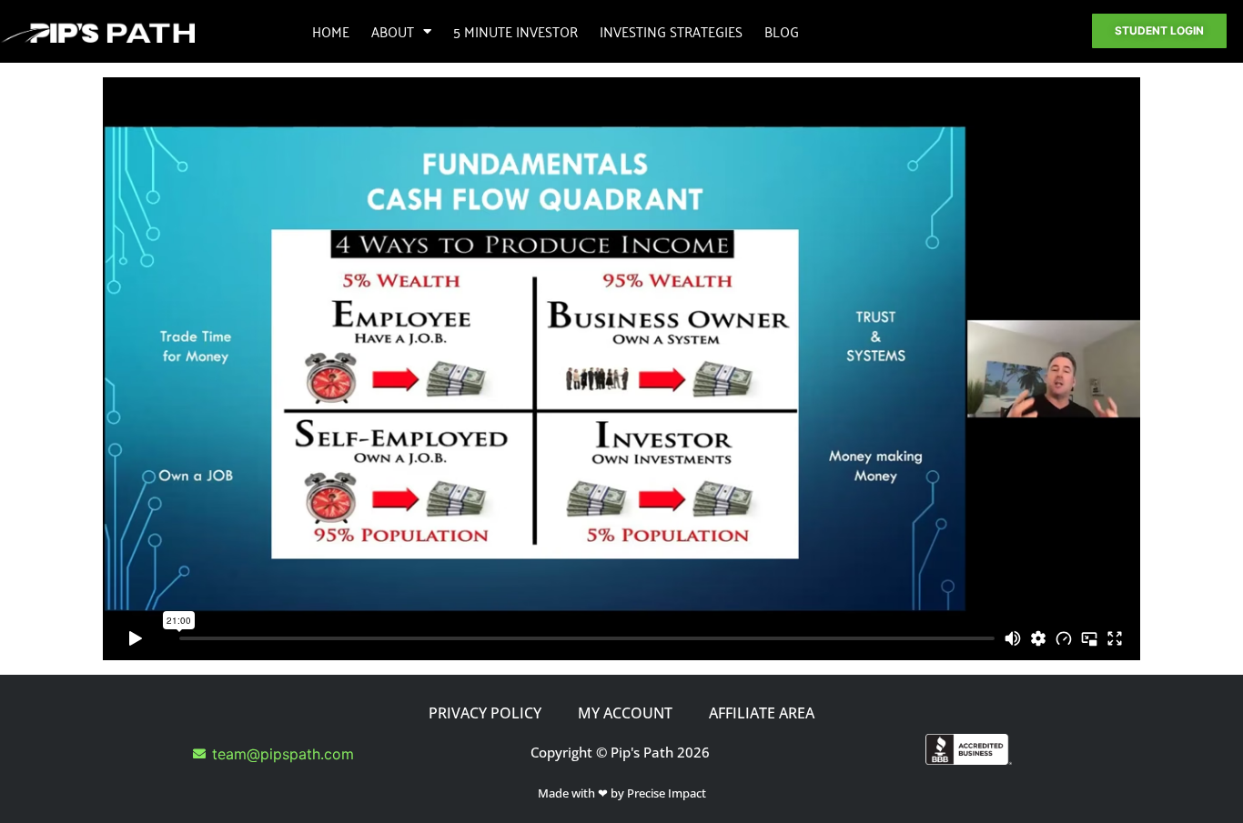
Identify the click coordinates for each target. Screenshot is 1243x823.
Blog (781, 31)
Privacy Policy (485, 713)
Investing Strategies (671, 31)
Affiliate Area (761, 713)
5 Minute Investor (515, 31)
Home (330, 31)
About (392, 31)
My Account (625, 713)
